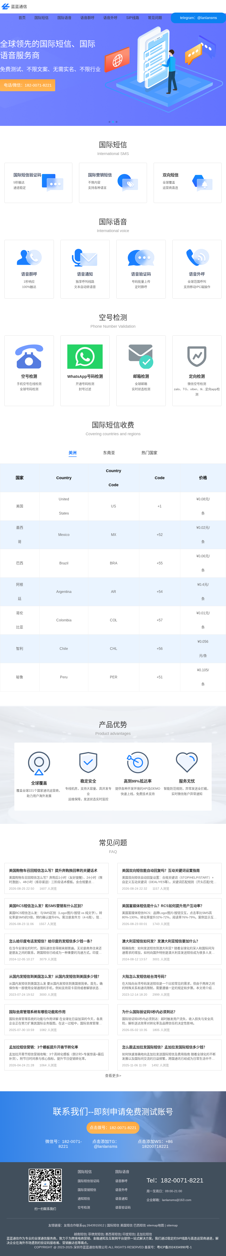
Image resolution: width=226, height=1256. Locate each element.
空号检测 (84, 1207)
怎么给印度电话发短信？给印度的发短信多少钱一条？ (51, 941)
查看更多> (113, 1076)
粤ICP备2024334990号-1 (174, 1247)
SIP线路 (132, 18)
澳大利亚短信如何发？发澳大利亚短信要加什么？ (161, 941)
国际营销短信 (100, 175)
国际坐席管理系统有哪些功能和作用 (37, 1012)
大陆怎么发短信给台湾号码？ (145, 976)
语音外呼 (110, 18)
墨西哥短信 (113, 1234)
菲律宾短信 (96, 1234)
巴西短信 (140, 1225)
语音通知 (85, 274)
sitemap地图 (155, 1225)
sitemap (172, 1225)
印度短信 (128, 1234)
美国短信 (126, 1225)
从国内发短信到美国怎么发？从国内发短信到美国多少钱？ (55, 976)
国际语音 (64, 18)
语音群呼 (87, 18)
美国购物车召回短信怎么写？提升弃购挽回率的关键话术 (53, 870)
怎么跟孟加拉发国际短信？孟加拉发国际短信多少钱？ (164, 1047)
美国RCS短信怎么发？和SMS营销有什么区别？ (47, 906)
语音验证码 (141, 274)
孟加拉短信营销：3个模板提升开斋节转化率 (43, 1047)
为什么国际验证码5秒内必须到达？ (149, 1012)
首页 (22, 18)
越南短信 (80, 1234)
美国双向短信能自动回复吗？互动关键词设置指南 (161, 870)
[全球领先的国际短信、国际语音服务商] (13, 6)
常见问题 (155, 18)
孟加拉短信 (144, 1234)
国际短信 (41, 18)
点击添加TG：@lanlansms (105, 1144)
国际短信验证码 (27, 175)
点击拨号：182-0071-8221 (113, 1127)
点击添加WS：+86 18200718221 (155, 1144)
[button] (11, 72)
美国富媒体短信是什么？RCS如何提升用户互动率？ (163, 906)
